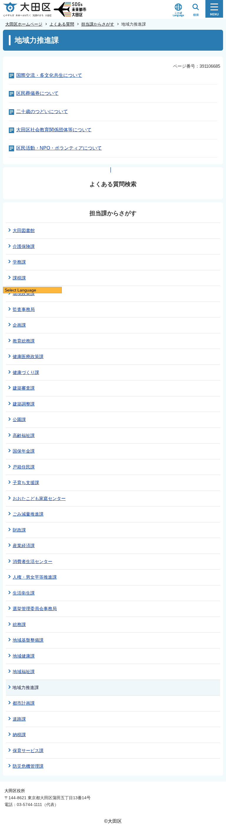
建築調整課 (24, 403)
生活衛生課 (24, 592)
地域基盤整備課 (28, 640)
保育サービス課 (28, 750)
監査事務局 (24, 309)
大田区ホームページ (23, 24)
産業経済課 (24, 545)
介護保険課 (24, 246)
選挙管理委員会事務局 (35, 608)
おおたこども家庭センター (39, 498)
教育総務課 (24, 340)
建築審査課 (24, 387)
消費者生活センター (32, 561)
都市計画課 (24, 703)
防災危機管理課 (28, 766)
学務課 (19, 261)
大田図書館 (24, 230)
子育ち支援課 (26, 482)
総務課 (19, 624)
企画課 (19, 324)
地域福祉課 (24, 671)
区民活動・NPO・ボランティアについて (59, 147)
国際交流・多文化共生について (49, 75)
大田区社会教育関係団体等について (54, 129)
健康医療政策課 (28, 356)
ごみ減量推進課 (28, 514)
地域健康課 (24, 655)
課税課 (19, 277)
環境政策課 (24, 293)
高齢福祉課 (24, 435)
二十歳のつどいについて (42, 111)
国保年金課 (24, 450)
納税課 (19, 734)
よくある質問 (61, 24)
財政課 (19, 529)
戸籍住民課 (24, 466)
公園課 (19, 419)
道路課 (19, 718)
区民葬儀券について (37, 93)
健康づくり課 (26, 372)
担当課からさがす (97, 24)
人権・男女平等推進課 (35, 577)
